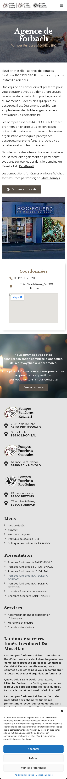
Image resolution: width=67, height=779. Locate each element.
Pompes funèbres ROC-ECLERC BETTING (28, 585)
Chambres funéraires (21, 627)
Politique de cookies (24, 775)
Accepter (33, 748)
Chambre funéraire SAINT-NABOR (29, 596)
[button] (62, 711)
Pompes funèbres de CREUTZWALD (30, 566)
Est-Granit (26, 166)
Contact (13, 530)
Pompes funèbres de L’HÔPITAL (28, 571)
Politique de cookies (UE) (23, 539)
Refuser (33, 758)
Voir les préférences (33, 767)
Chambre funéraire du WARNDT (28, 591)
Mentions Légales (44, 775)
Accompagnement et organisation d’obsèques (29, 616)
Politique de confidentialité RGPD (29, 543)
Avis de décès (16, 525)
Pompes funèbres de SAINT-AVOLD (30, 562)
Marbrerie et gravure (20, 622)
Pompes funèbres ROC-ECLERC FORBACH (28, 577)
